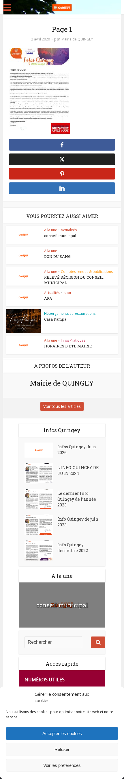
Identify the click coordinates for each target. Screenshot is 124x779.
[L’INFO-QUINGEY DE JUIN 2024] (41, 473)
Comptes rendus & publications (87, 271)
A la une (50, 229)
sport (68, 292)
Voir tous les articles (62, 406)
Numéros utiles (45, 679)
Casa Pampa (55, 319)
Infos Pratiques (73, 340)
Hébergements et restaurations (69, 313)
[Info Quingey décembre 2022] (41, 550)
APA (48, 298)
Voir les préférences (62, 765)
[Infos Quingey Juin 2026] (41, 450)
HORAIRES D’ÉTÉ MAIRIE (68, 346)
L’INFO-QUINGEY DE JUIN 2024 (78, 470)
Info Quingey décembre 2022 (72, 547)
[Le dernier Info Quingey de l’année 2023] (41, 499)
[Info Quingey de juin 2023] (41, 525)
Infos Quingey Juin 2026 (76, 449)
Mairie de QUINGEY (77, 39)
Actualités (69, 229)
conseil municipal (60, 235)
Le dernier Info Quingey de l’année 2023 (76, 499)
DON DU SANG (57, 256)
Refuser (62, 749)
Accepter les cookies (62, 733)
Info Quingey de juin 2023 (77, 522)
